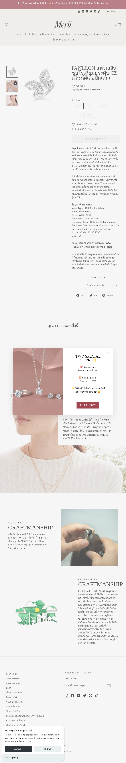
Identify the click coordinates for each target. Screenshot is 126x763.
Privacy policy (11, 757)
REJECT (47, 748)
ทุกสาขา (93, 392)
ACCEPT (18, 748)
